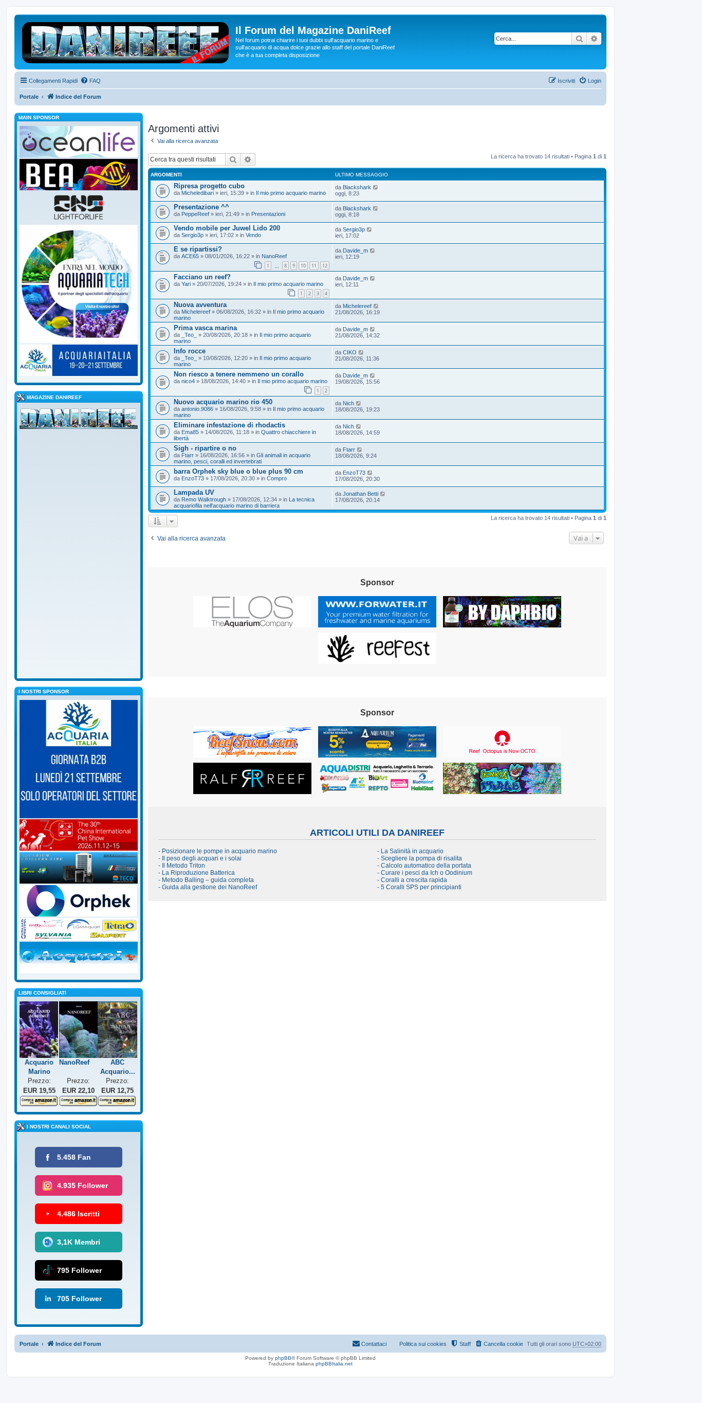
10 (303, 265)
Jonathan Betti (360, 494)
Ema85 (190, 432)
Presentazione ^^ (201, 207)
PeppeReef (195, 214)
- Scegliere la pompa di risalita (419, 858)
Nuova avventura (200, 305)
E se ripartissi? (198, 249)
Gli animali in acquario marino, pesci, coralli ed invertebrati (242, 458)
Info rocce (190, 351)
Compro (277, 478)
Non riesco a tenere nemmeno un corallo (239, 374)
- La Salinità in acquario (410, 851)
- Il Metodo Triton (181, 865)
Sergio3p (192, 235)
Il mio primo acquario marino (291, 193)
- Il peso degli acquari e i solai (200, 858)
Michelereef (195, 312)
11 (314, 265)
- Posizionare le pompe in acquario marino (217, 851)
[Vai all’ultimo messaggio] (376, 187)
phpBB (283, 1358)
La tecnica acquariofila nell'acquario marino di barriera (244, 502)
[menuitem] (90, 81)
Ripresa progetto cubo (209, 186)
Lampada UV (194, 492)
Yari (186, 284)
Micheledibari (197, 193)
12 (324, 265)
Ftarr (187, 455)
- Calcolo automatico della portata (424, 865)
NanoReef (274, 256)
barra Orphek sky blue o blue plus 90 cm (238, 471)
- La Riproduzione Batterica (196, 872)
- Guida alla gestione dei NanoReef (207, 887)
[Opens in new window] (252, 611)
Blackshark (357, 187)
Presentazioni (268, 214)
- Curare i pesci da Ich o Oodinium (424, 872)
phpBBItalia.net (334, 1363)
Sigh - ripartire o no (205, 448)
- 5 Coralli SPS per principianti (419, 887)
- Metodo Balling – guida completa (206, 880)
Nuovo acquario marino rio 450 (223, 402)
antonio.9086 (197, 409)
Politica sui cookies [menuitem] (423, 1344)
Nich (348, 403)
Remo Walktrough (203, 499)
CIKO (350, 352)
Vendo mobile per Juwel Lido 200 (227, 228)
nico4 (188, 381)
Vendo (253, 235)
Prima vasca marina (205, 328)
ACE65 (190, 256)
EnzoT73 (192, 478)
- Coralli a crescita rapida (412, 880)
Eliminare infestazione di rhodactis (229, 425)
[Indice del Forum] (126, 40)
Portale (29, 97)
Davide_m (355, 250)
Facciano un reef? (202, 277)
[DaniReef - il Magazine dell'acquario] (79, 420)
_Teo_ (189, 335)
